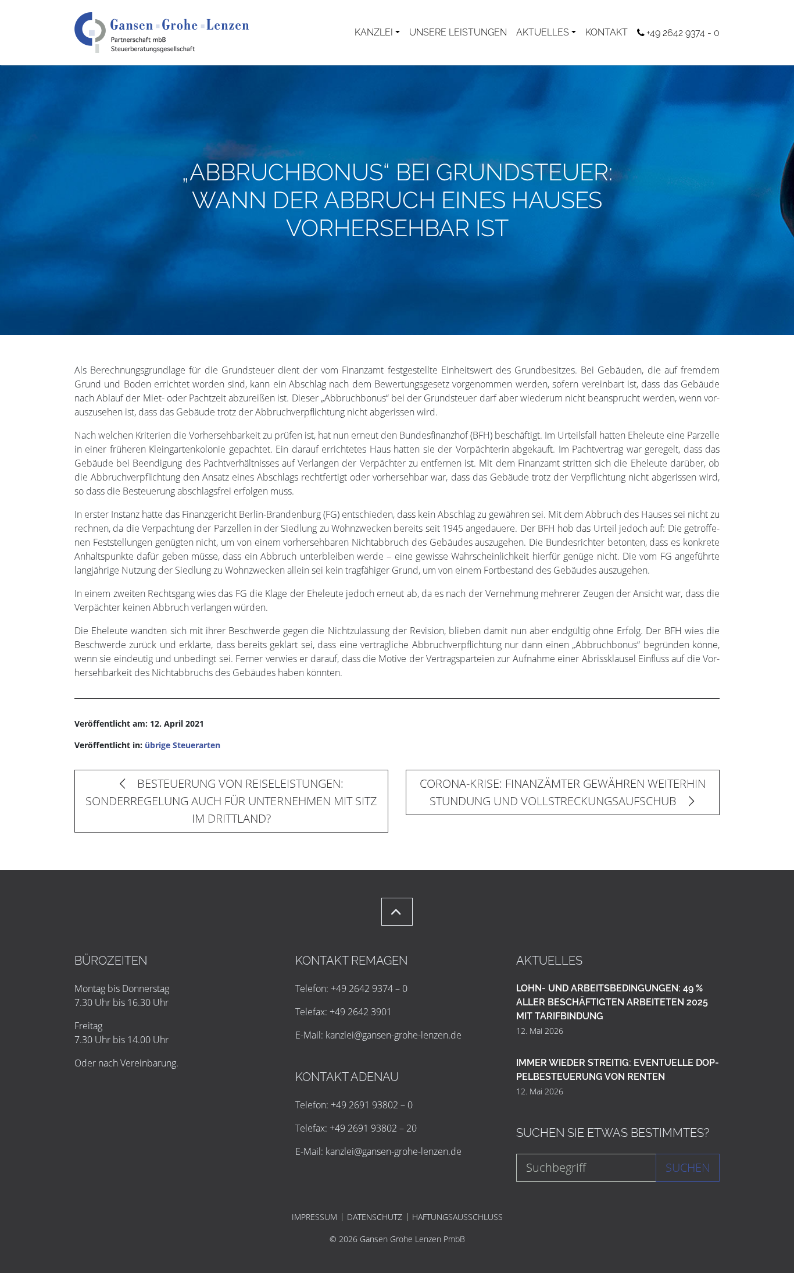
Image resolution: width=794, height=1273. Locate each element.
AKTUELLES (542, 32)
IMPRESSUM (314, 1217)
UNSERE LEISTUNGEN (458, 32)
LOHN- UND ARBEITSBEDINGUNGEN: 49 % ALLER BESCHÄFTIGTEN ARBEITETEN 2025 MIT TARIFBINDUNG (612, 1002)
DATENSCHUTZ (374, 1217)
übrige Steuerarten (182, 745)
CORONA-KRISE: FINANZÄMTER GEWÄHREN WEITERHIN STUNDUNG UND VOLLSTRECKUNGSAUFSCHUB (563, 792)
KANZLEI (374, 32)
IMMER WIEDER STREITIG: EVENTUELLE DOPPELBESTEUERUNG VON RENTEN (617, 1069)
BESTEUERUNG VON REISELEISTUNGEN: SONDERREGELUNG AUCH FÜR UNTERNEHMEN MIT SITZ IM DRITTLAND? (231, 801)
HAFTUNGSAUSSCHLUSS (457, 1217)
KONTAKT (606, 32)
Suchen (688, 1167)
